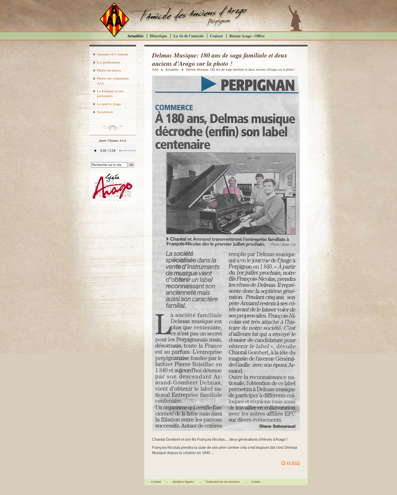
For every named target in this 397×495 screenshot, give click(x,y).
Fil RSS (293, 463)
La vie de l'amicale (188, 36)
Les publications (108, 62)
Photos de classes (109, 70)
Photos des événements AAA (113, 81)
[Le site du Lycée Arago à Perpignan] (112, 203)
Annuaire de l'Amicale (112, 54)
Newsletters (105, 111)
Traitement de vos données (223, 482)
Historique (158, 36)
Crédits (255, 482)
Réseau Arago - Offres (246, 36)
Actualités (135, 36)
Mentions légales (183, 482)
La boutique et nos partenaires (110, 93)
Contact (216, 36)
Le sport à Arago (109, 103)
